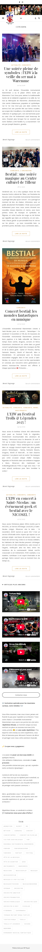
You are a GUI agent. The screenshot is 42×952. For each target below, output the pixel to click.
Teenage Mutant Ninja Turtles (17, 915)
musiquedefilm (10, 875)
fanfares (7, 853)
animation (8, 826)
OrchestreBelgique (12, 901)
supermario (21, 910)
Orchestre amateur (12, 893)
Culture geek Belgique (13, 839)
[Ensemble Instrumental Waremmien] (9, 18)
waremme (7, 928)
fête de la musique (12, 857)
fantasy (18, 853)
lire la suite (21, 132)
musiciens (8, 870)
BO (27, 826)
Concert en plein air (28, 835)
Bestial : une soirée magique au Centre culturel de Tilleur (21, 178)
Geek (24, 862)
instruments (9, 866)
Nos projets (21, 410)
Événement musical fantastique (17, 933)
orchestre (18, 888)
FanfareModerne (21, 848)
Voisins (27, 924)
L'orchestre (26, 171)
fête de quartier (11, 862)
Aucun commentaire (33, 140)
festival (29, 853)
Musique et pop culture (14, 879)
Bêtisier (7, 830)
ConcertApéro (10, 835)
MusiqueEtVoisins (11, 884)
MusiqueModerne (30, 884)
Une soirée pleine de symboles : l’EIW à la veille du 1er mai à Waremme (21, 74)
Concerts (26, 65)
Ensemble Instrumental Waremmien (18, 844)
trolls (23, 919)
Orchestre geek (30, 901)
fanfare (7, 848)
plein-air (26, 906)
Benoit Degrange (9, 140)
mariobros (23, 866)
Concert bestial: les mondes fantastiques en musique (21, 315)
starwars (8, 910)
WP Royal (26, 948)
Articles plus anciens (15, 585)
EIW (28, 839)
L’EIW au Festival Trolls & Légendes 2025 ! (21, 418)
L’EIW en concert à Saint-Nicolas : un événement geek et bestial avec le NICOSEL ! (21, 506)
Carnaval (18, 830)
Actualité (16, 65)
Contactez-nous (21, 695)
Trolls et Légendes (12, 924)
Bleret (19, 826)
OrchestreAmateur (12, 897)
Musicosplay (21, 870)
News (35, 408)
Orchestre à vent (11, 906)
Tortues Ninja (10, 919)
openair (7, 888)
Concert (29, 830)
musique (34, 870)
